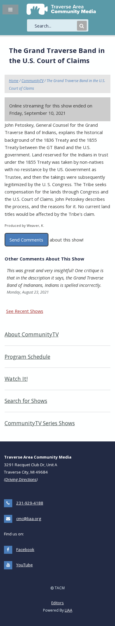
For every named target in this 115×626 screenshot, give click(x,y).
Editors (57, 602)
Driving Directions (20, 479)
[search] (55, 25)
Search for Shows (26, 400)
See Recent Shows (24, 311)
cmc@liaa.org (28, 518)
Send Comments (26, 240)
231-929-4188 (29, 503)
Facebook (25, 549)
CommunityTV (32, 80)
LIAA (68, 610)
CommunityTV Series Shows (40, 423)
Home (13, 80)
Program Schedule (27, 356)
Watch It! (16, 378)
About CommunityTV (32, 334)
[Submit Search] (82, 26)
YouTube (24, 565)
